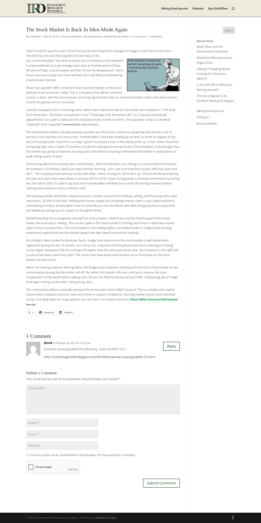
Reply (171, 346)
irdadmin (35, 36)
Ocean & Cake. (106, 518)
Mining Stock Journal (174, 8)
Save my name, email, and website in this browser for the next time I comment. (83, 455)
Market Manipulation (115, 36)
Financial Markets (71, 36)
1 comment (155, 36)
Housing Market (92, 36)
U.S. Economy (138, 36)
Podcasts (198, 8)
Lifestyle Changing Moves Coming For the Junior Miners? (213, 73)
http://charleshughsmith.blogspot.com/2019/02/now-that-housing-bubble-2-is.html (99, 357)
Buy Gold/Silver (218, 8)
